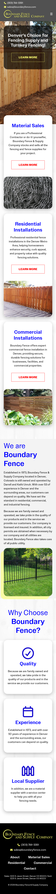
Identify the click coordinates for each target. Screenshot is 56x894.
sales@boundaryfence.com (21, 6)
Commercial (43, 863)
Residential (16, 863)
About (15, 857)
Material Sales (39, 857)
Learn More (28, 165)
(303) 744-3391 (15, 2)
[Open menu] (51, 14)
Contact (30, 869)
